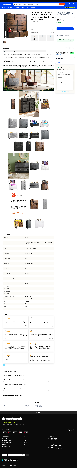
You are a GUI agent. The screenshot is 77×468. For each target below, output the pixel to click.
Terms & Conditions (70, 455)
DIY (27, 7)
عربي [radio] (58, 1)
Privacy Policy (71, 457)
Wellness (3, 7)
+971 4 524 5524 (54, 450)
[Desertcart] (6, 4)
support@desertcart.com (56, 445)
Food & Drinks (16, 7)
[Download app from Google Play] (6, 460)
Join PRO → (58, 62)
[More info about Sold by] (70, 32)
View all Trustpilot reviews (65, 91)
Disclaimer (72, 459)
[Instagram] (69, 430)
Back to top (38, 412)
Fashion (22, 7)
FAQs (73, 461)
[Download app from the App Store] (14, 460)
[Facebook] (74, 430)
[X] (72, 430)
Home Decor (9, 7)
